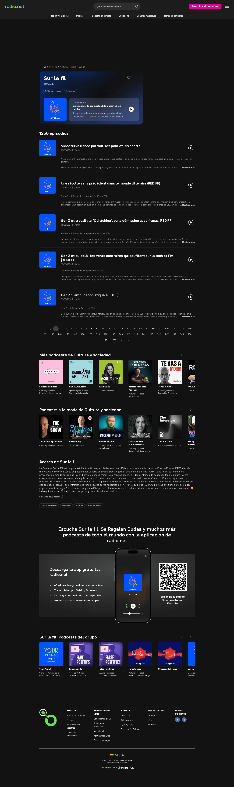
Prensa (70, 720)
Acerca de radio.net (76, 715)
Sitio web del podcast (49, 497)
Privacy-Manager (102, 740)
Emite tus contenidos (72, 734)
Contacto (125, 715)
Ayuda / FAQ (127, 725)
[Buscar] (137, 6)
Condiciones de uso (103, 719)
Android (152, 725)
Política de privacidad (99, 725)
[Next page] (121, 340)
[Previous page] (50, 328)
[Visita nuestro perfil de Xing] (184, 719)
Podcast (80, 16)
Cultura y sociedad (53, 91)
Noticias (79, 506)
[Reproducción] (131, 109)
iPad (150, 720)
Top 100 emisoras (60, 16)
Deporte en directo (101, 16)
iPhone (151, 715)
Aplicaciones (127, 720)
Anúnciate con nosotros (73, 726)
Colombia (119, 755)
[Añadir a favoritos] (128, 77)
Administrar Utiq (102, 736)
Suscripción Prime (130, 729)
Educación (70, 91)
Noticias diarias (94, 506)
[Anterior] (181, 354)
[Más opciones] (137, 77)
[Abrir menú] (227, 6)
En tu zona (124, 16)
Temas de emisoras (173, 16)
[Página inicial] (44, 67)
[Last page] (127, 340)
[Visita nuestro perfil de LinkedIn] (177, 719)
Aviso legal (99, 731)
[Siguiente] (191, 354)
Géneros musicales (146, 16)
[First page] (43, 328)
